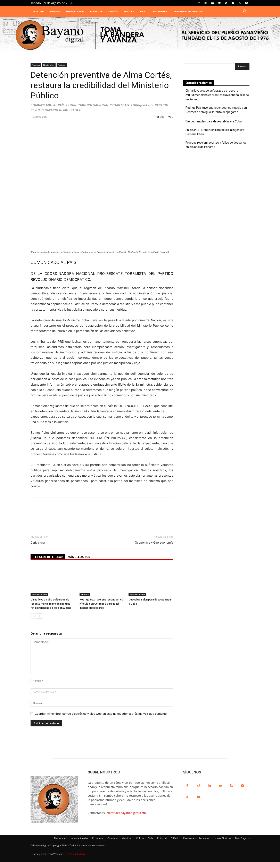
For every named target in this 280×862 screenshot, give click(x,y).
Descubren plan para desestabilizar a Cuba (214, 121)
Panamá (55, 11)
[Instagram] (206, 3)
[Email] (98, 128)
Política (129, 11)
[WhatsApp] (37, 128)
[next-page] (39, 616)
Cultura (140, 838)
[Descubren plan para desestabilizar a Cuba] (151, 580)
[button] (244, 12)
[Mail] (219, 3)
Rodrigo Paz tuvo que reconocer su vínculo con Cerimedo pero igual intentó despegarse (101, 603)
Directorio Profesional (188, 11)
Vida (150, 838)
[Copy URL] (123, 128)
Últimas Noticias (222, 838)
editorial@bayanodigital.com (126, 813)
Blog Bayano (242, 838)
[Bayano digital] (140, 35)
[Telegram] (233, 3)
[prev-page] (33, 616)
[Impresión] (110, 128)
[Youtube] (246, 3)
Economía (96, 11)
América (85, 594)
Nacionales (48, 64)
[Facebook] (199, 3)
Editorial (162, 838)
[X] (240, 3)
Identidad (127, 838)
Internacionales (39, 594)
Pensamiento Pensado (196, 838)
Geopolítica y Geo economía (154, 542)
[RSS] (226, 3)
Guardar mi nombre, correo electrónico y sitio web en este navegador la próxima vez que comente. (101, 713)
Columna (112, 838)
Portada (38, 11)
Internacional (75, 11)
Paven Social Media (75, 854)
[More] (135, 128)
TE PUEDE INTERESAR (48, 557)
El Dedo (175, 838)
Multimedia (160, 11)
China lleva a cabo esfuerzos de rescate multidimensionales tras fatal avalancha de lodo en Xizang (51, 603)
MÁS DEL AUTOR (79, 557)
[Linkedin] (212, 3)
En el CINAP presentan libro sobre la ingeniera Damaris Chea (215, 132)
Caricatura (38, 542)
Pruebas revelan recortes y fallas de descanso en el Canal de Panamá (216, 145)
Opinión (113, 11)
